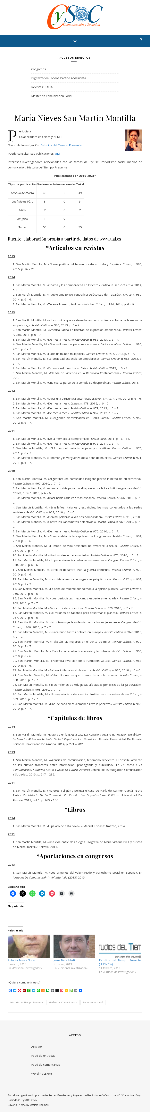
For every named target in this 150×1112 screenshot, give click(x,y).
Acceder (36, 1047)
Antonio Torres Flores (22, 960)
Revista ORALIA (42, 87)
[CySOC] (75, 17)
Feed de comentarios (45, 1064)
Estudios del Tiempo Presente (61, 145)
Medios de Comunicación (63, 1002)
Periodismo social (93, 1002)
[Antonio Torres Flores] (29, 946)
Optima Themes (39, 1105)
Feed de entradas (43, 1055)
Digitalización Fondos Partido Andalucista (58, 78)
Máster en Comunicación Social (51, 96)
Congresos (38, 69)
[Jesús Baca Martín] (74, 946)
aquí (57, 153)
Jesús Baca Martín (65, 960)
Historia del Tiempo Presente (26, 1002)
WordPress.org (41, 1073)
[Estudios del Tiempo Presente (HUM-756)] (120, 946)
